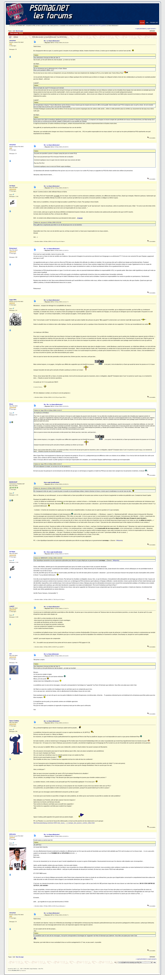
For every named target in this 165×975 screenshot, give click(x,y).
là (109, 510)
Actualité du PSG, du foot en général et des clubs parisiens (42, 25)
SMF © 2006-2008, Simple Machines (28, 968)
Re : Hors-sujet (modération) (53, 552)
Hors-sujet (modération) (51, 482)
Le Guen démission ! (112, 25)
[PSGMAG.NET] (154, 20)
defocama (12, 834)
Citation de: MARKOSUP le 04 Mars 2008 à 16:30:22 (48, 558)
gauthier (103, 25)
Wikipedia (119, 540)
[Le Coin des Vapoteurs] (12, 422)
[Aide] (147, 20)
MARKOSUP (92, 25)
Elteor (11, 404)
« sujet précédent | (140, 28)
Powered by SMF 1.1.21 (13, 968)
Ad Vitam (12, 186)
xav (10, 654)
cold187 (11, 606)
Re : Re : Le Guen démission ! (53, 404)
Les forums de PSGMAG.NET (17, 25)
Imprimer (152, 31)
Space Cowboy (14, 721)
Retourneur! (13, 248)
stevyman (12, 40)
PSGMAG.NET (15, 970)
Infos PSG (40, 968)
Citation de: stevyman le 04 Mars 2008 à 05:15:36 (47, 222)
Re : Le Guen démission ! (52, 41)
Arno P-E (98, 25)
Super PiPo (12, 300)
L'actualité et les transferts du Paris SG (70, 25)
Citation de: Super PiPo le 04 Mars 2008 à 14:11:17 (48, 410)
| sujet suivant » (151, 28)
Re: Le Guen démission (51, 654)
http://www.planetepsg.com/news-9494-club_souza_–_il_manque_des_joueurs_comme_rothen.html (64, 823)
